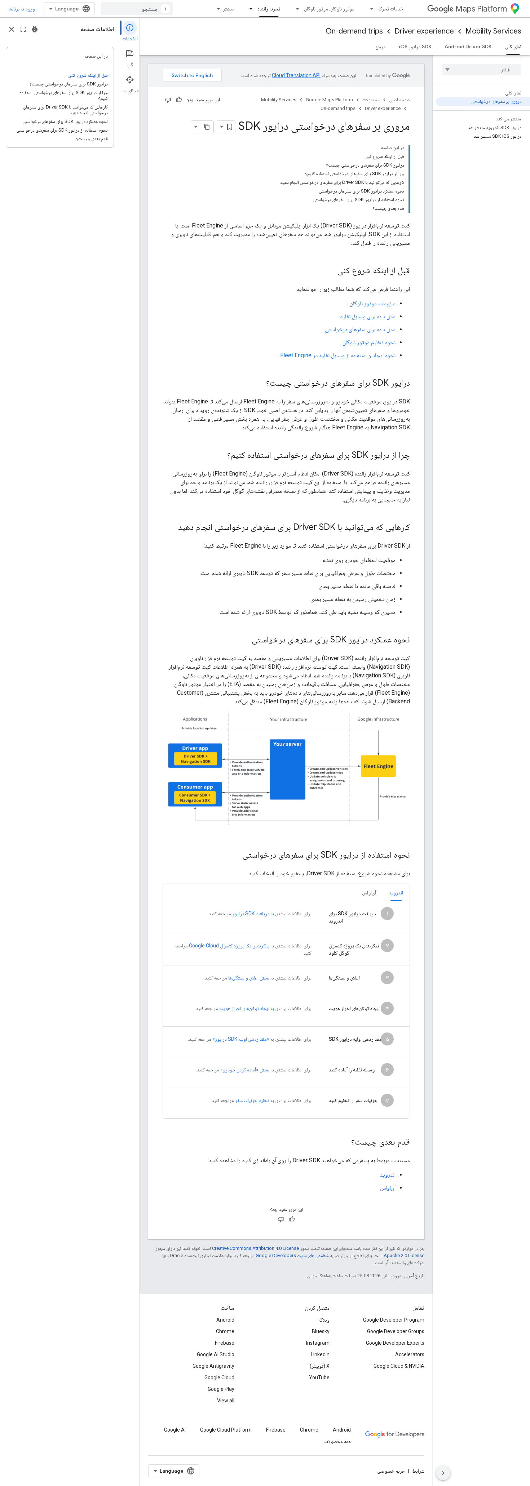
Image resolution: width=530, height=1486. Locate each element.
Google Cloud (219, 1377)
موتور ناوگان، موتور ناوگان (329, 8)
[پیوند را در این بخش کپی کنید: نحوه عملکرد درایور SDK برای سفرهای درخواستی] (244, 640)
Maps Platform (481, 9)
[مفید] (178, 99)
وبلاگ (324, 1320)
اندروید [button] (396, 892)
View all (225, 1400)
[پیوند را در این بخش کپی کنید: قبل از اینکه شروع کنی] (330, 271)
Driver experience (424, 31)
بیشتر (228, 8)
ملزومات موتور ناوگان (373, 303)
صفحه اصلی (399, 99)
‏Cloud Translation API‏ (296, 75)
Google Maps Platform (329, 99)
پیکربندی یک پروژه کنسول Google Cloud (229, 945)
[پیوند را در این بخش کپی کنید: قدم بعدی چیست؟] (344, 1142)
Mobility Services (493, 31)
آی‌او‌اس (388, 1187)
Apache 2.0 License (404, 1255)
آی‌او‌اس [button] (369, 892)
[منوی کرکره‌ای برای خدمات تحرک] (369, 8)
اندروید (388, 1174)
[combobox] (137, 8)
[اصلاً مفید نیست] (168, 99)
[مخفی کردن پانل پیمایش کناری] (443, 1473)
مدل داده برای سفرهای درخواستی (360, 329)
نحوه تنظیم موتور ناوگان (369, 342)
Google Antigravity (213, 1366)
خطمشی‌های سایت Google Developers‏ (292, 1255)
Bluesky (321, 1331)
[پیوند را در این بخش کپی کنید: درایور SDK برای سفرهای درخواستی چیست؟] (259, 383)
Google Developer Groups (395, 1331)
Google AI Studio (215, 1354)
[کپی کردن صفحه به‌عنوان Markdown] (206, 127)
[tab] (396, 892)
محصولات (371, 99)
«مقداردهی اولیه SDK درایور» (240, 1039)
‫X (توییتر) (320, 1366)
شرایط (418, 1471)
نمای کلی (513, 46)
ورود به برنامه (22, 9)
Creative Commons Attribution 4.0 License (255, 1248)
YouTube (319, 1377)
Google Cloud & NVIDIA (399, 1366)
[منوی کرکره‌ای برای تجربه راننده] (248, 8)
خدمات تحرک (390, 8)
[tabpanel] (286, 1009)
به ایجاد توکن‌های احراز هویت (246, 1008)
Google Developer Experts (395, 1343)
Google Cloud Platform (226, 1430)
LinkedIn (320, 1354)
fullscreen (23, 29)
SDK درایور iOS (415, 46)
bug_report (34, 29)
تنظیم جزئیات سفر (252, 1100)
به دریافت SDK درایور (253, 913)
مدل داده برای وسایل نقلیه (368, 316)
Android (225, 1320)
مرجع (380, 46)
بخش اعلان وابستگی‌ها (248, 978)
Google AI (175, 1430)
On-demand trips (354, 31)
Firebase (224, 1343)
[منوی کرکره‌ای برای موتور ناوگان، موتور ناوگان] (295, 8)
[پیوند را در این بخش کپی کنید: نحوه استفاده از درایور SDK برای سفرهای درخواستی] (235, 855)
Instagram (318, 1343)
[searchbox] (481, 69)
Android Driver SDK (468, 46)
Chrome (225, 1331)
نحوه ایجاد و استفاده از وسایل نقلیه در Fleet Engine (338, 355)
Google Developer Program (393, 1320)
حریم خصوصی (391, 1471)
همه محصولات (337, 1441)
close (11, 29)
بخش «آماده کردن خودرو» (244, 1070)
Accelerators (409, 1354)
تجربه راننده (268, 8)
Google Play (221, 1389)
